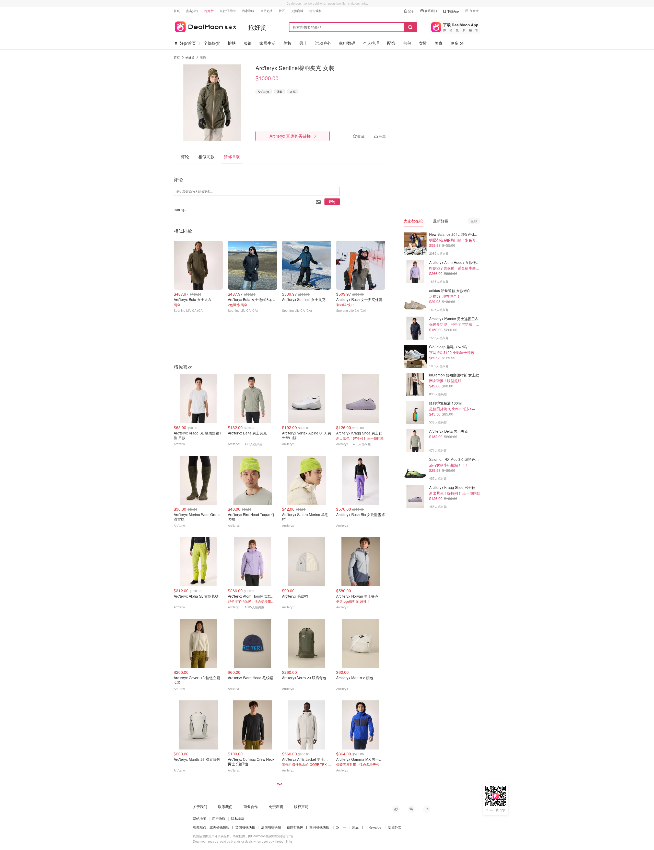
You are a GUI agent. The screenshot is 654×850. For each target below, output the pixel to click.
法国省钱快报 (271, 827)
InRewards (373, 827)
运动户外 (323, 43)
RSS (426, 809)
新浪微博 (396, 809)
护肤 (232, 43)
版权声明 (301, 806)
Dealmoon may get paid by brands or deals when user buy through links (243, 841)
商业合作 (250, 806)
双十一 (341, 827)
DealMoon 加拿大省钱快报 (205, 26)
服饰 (247, 43)
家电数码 (347, 43)
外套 (279, 91)
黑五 (355, 827)
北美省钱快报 (219, 827)
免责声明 (276, 806)
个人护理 (371, 43)
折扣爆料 (315, 10)
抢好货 (209, 10)
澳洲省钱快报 (319, 827)
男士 (303, 43)
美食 (439, 43)
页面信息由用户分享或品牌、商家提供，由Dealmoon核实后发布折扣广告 (243, 836)
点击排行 (192, 10)
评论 (332, 201)
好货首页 (188, 43)
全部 (474, 221)
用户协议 (218, 818)
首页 (177, 10)
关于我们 (200, 806)
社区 (282, 10)
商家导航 (248, 10)
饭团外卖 (394, 827)
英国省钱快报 (245, 827)
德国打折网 (295, 827)
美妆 (287, 43)
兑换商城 (297, 10)
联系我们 (431, 10)
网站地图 (199, 818)
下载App (453, 11)
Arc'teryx (264, 91)
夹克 (292, 91)
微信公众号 (411, 809)
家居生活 (267, 43)
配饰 (391, 43)
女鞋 (423, 43)
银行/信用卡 (228, 10)
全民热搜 (266, 10)
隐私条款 (237, 818)
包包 (407, 43)
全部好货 (212, 43)
